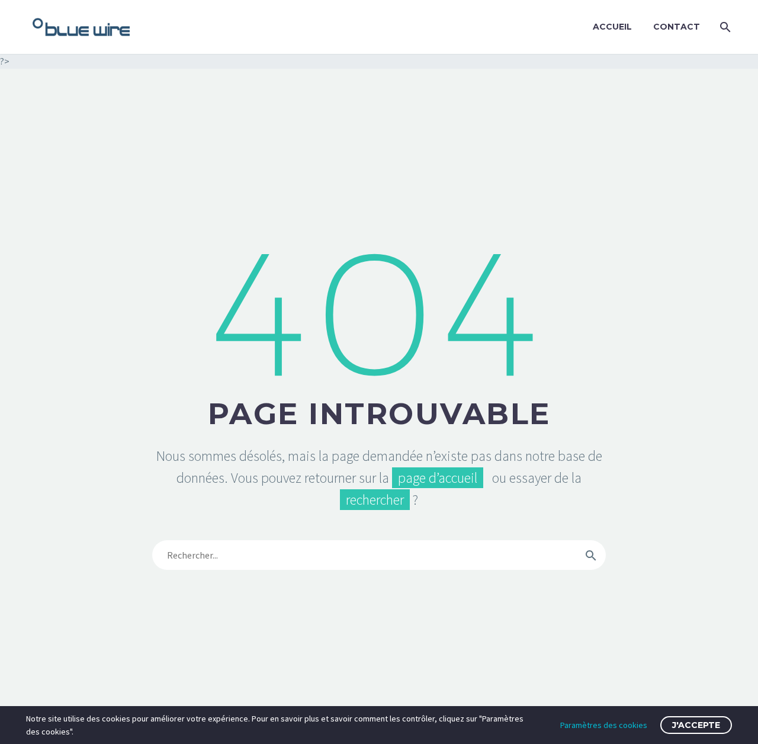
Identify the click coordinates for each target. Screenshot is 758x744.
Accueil (612, 26)
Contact (676, 26)
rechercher (375, 499)
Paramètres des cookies (603, 725)
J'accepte (696, 725)
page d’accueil (437, 478)
